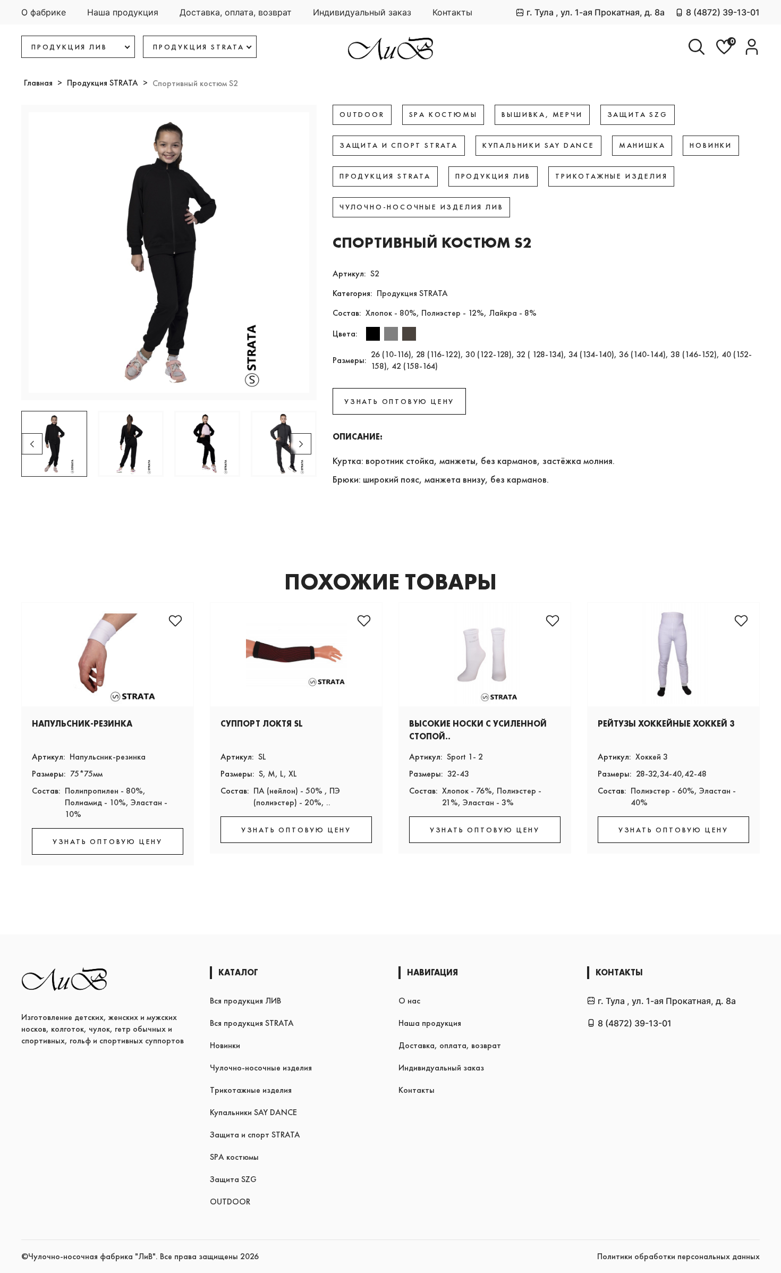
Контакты (452, 12)
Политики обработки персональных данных (678, 1256)
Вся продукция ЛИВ (245, 1000)
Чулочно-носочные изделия (261, 1067)
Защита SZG (233, 1179)
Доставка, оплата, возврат (236, 12)
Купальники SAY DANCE (253, 1112)
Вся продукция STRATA (252, 1022)
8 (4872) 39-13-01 (723, 12)
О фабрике (43, 12)
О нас (409, 1000)
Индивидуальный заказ (362, 12)
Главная (38, 82)
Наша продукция (122, 12)
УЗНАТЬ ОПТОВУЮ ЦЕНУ (399, 401)
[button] (300, 443)
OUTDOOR (230, 1201)
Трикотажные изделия (251, 1089)
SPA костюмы (234, 1156)
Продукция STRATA (102, 82)
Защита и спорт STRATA (255, 1134)
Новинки (225, 1045)
